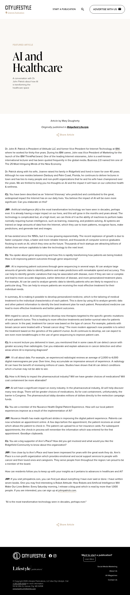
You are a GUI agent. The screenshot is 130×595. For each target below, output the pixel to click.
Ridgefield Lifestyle (78, 127)
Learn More (89, 559)
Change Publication (16, 13)
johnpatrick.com (67, 490)
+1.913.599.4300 (19, 584)
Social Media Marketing (107, 566)
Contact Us (112, 580)
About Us (113, 571)
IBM (117, 148)
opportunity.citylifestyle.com (24, 589)
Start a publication (64, 9)
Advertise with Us (105, 9)
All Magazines (111, 575)
